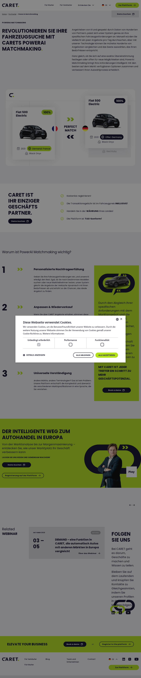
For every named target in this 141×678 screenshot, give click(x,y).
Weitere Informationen (53, 333)
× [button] (121, 319)
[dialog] (70, 339)
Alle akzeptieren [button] (106, 355)
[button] (34, 355)
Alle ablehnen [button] (83, 355)
